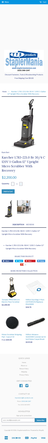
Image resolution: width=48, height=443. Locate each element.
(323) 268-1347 (26, 401)
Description (18, 224)
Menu (6, 2)
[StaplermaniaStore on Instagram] (27, 386)
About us (24, 365)
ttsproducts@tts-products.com (24, 398)
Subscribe (40, 420)
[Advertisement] (24, 29)
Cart (44, 2)
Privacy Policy (24, 375)
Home (4, 91)
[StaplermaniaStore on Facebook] (21, 386)
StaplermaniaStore (23, 430)
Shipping (24, 372)
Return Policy (24, 369)
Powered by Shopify (37, 430)
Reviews (30, 224)
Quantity (5, 183)
